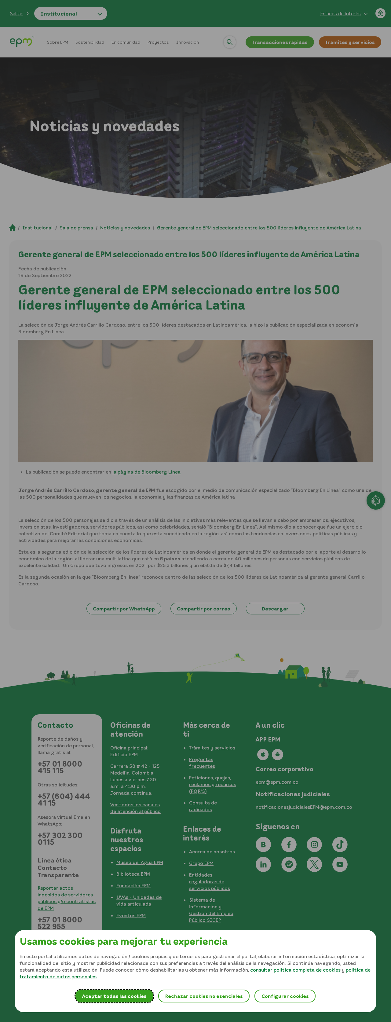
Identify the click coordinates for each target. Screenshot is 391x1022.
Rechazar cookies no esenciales (204, 996)
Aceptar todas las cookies (114, 996)
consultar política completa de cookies (295, 970)
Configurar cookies (285, 996)
